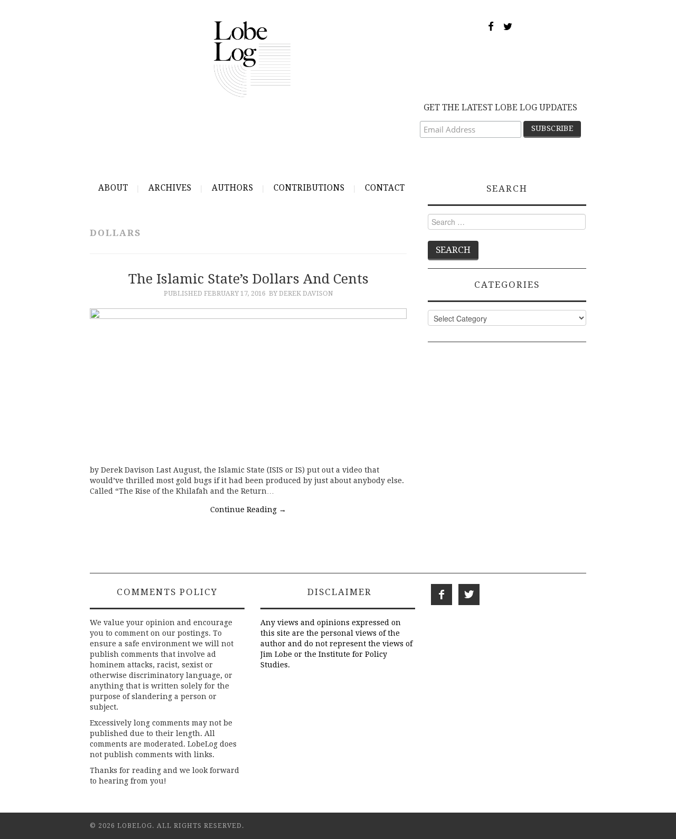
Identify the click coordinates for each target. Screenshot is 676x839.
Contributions (309, 188)
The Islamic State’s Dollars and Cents (248, 279)
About (113, 188)
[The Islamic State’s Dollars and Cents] (248, 381)
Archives (170, 188)
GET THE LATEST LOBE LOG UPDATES (500, 107)
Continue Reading (248, 509)
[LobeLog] (252, 58)
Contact (385, 188)
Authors (232, 188)
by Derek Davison (301, 293)
